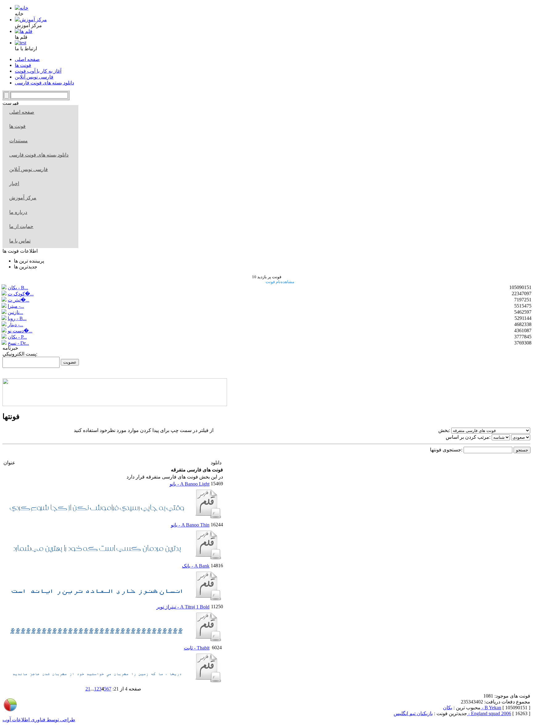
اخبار (14, 183)
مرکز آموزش (22, 197)
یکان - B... (18, 287)
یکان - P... (17, 337)
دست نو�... (20, 330)
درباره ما (18, 212)
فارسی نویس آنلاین (28, 169)
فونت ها (17, 126)
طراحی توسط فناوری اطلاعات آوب (38, 719)
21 (87, 688)
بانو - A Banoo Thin (190, 524)
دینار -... (15, 324)
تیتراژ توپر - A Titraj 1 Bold (182, 606)
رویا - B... (17, 318)
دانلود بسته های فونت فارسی (38, 154)
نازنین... (15, 312)
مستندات (18, 140)
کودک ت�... (21, 293)
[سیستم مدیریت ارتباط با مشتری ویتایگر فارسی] (114, 404)
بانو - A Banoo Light (189, 484)
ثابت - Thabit (196, 647)
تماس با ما (20, 240)
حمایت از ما (21, 226)
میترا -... (16, 306)
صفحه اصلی (21, 112)
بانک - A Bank (195, 565)
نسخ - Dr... (18, 343)
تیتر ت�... (18, 300)
